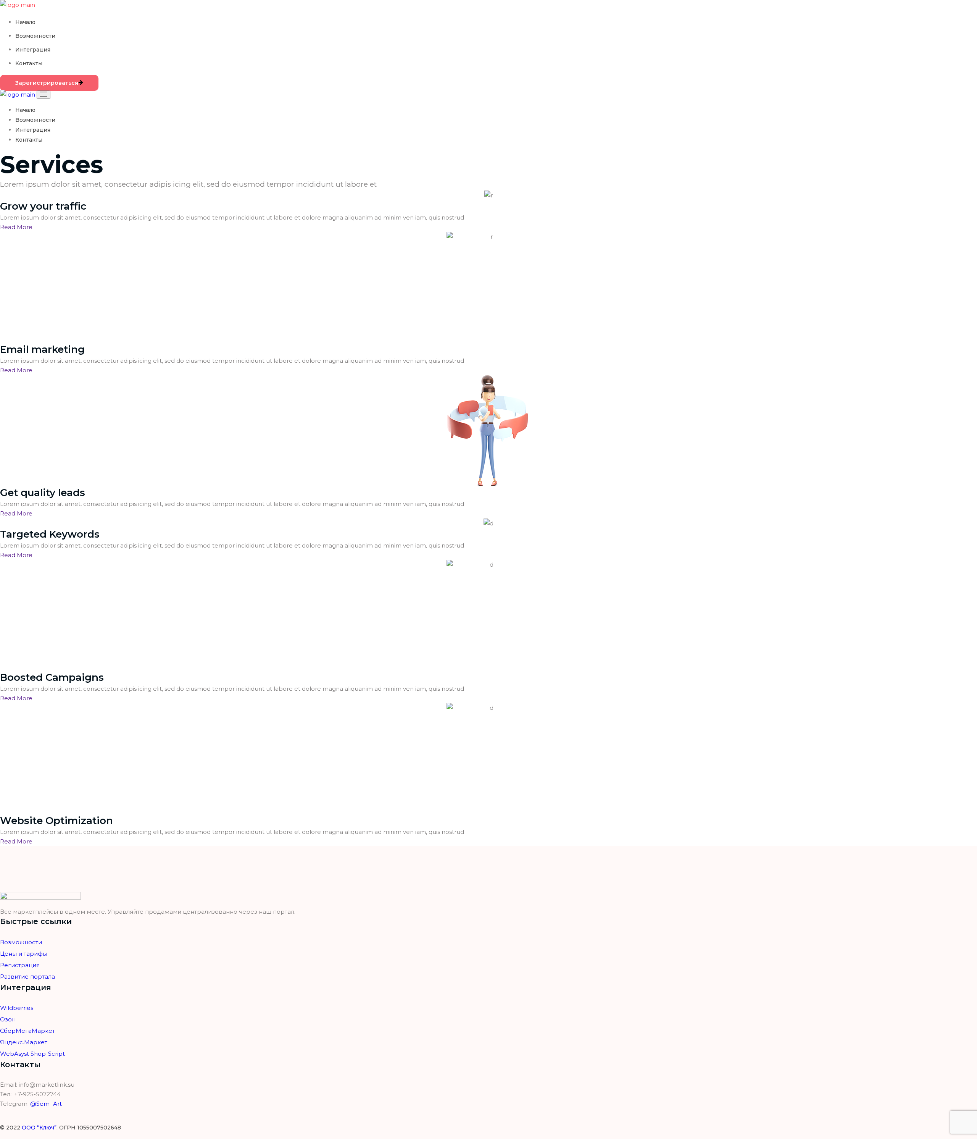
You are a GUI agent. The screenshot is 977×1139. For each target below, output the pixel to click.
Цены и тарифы (23, 953)
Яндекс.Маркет (23, 1042)
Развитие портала (27, 976)
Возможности (21, 942)
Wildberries (16, 1007)
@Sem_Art (46, 1103)
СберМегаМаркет (27, 1030)
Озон (8, 1019)
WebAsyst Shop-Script (32, 1053)
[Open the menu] (43, 94)
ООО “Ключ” (39, 1127)
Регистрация (20, 965)
